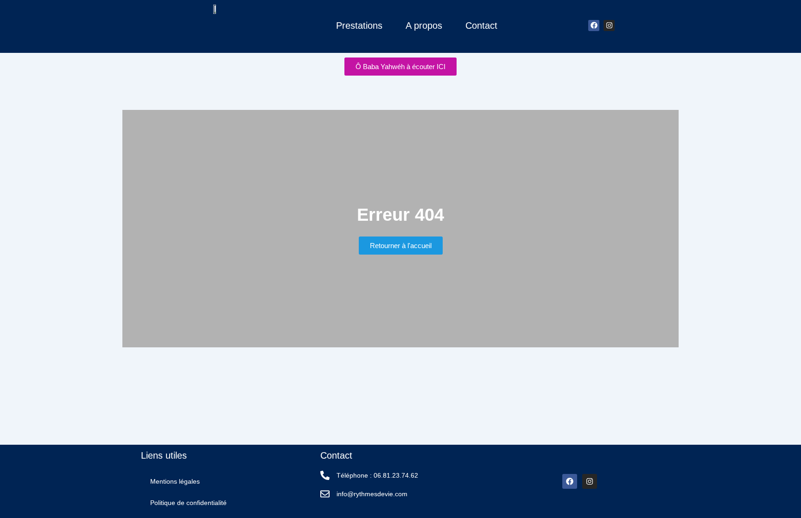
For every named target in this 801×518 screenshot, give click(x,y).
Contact (481, 25)
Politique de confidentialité (188, 502)
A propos (424, 25)
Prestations (359, 25)
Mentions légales (175, 481)
